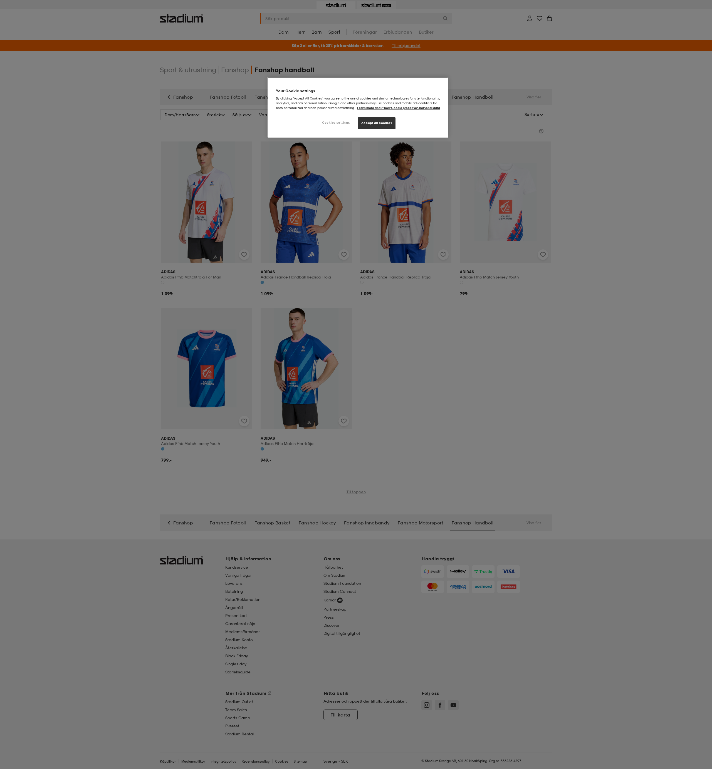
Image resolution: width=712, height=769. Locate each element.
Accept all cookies (376, 123)
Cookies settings (336, 123)
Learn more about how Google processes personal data (398, 108)
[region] (358, 107)
